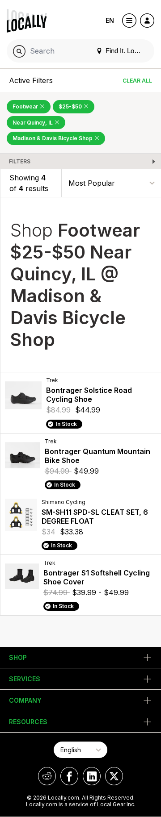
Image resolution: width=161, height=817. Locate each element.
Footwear (26, 106)
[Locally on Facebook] (69, 776)
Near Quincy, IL (33, 122)
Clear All (137, 80)
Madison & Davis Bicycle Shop (53, 138)
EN (110, 20)
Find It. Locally (126, 50)
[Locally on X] (114, 776)
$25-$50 (71, 106)
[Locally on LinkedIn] (92, 776)
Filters (19, 161)
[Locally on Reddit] (47, 776)
